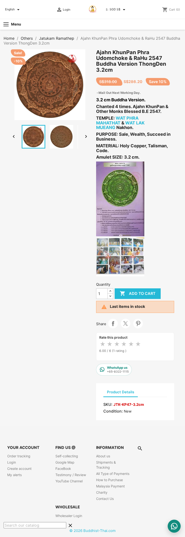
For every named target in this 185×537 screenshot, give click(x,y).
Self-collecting (66, 456)
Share (113, 323)
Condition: (113, 411)
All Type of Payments (112, 474)
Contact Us (105, 499)
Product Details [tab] (120, 392)
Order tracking (18, 456)
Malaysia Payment (110, 486)
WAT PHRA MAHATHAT (117, 120)
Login (11, 462)
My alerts (14, 475)
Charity (101, 492)
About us (103, 456)
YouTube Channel (69, 481)
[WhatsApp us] (174, 526)
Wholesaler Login (68, 516)
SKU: (107, 404)
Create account (19, 468)
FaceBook (63, 468)
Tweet (125, 323)
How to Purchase (109, 480)
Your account (23, 447)
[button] (49, 84)
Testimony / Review (70, 475)
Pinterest (138, 323)
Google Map (64, 462)
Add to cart (138, 293)
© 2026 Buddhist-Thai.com (92, 530)
